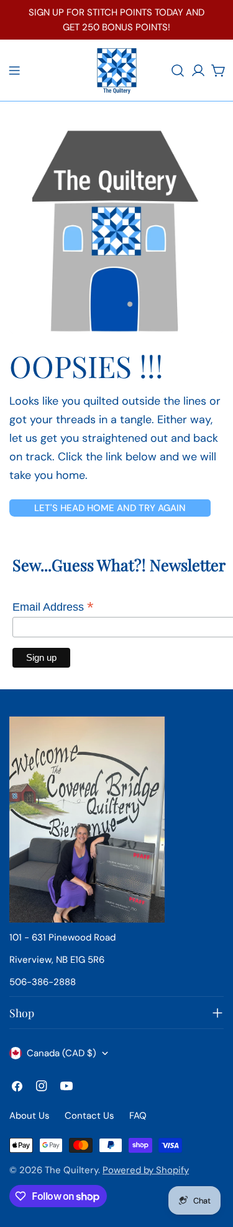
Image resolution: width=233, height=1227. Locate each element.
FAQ (138, 1115)
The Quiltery (71, 1170)
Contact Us (89, 1115)
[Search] (177, 70)
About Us (29, 1115)
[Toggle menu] (14, 70)
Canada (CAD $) (61, 1053)
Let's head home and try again (110, 508)
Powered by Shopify (146, 1170)
